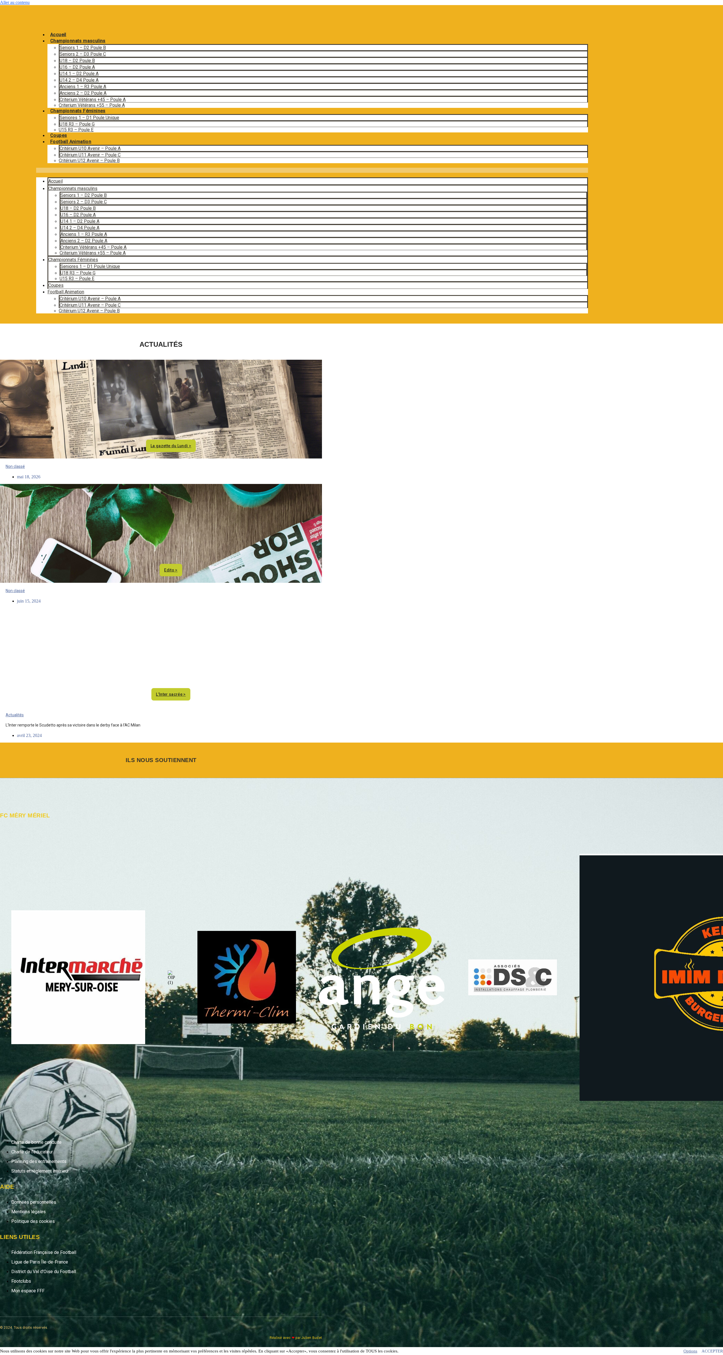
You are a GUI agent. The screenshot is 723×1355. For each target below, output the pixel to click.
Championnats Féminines (78, 111)
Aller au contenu (15, 2)
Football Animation (70, 141)
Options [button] (690, 1351)
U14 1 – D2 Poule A (79, 73)
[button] (312, 170)
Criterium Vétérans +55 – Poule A (92, 105)
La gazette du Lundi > (171, 446)
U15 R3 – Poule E (76, 129)
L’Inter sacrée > (171, 694)
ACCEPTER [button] (712, 1351)
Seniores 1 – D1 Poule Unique (89, 117)
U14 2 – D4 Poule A (79, 80)
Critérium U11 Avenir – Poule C (90, 155)
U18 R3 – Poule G (77, 124)
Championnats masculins (78, 40)
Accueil (58, 34)
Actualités (15, 715)
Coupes (58, 135)
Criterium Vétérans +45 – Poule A (93, 99)
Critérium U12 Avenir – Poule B (89, 160)
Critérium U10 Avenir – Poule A (90, 148)
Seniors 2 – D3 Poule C (83, 54)
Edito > (170, 570)
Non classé (15, 466)
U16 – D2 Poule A (77, 67)
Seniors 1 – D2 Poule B (83, 47)
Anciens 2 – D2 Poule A (83, 93)
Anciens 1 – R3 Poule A (83, 86)
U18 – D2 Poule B (77, 60)
